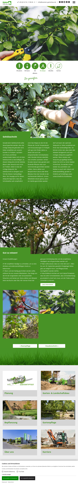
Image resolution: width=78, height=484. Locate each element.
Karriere (47, 451)
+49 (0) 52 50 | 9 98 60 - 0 (27, 2)
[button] (2, 471)
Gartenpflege (49, 422)
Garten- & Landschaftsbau (56, 393)
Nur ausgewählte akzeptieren (27, 478)
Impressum (4, 482)
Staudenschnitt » (51, 346)
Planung (8, 393)
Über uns (9, 451)
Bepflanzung (10, 422)
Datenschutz (11, 482)
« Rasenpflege (25, 346)
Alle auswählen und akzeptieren (10, 478)
